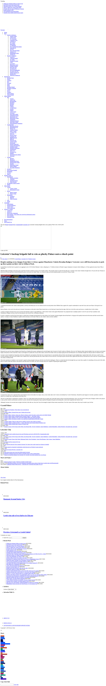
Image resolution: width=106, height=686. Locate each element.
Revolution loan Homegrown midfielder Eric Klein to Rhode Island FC (22, 576)
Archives (5, 589)
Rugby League (13, 192)
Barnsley (12, 158)
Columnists (6, 202)
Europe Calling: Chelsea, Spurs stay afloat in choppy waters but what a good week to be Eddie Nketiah (27, 415)
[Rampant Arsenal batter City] (11, 494)
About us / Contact (8, 209)
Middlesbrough (13, 137)
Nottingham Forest (14, 115)
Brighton (12, 104)
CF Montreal (13, 45)
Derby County (13, 131)
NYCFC (12, 49)
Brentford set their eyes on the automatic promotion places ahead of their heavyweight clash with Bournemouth (33, 463)
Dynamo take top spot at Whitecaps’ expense (13, 8)
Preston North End (14, 144)
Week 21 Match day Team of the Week (12, 7)
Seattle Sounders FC (14, 72)
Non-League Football (12, 170)
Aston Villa (12, 100)
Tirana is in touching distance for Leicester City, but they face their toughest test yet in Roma (25, 454)
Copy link (16, 684)
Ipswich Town (13, 135)
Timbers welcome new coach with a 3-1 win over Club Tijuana (20, 572)
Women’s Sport (7, 175)
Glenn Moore (10, 204)
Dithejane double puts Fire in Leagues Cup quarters (18, 577)
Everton (12, 109)
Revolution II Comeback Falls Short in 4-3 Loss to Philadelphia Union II (22, 559)
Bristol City (12, 128)
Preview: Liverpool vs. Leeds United (16, 532)
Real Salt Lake (13, 67)
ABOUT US (6, 618)
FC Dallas (12, 59)
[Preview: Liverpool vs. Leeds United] (11, 527)
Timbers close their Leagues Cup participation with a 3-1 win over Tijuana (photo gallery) (26, 574)
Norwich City (13, 140)
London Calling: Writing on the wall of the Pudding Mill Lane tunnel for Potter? (22, 417)
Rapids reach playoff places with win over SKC (17, 568)
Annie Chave (10, 206)
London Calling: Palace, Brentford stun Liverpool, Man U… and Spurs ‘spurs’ (22, 416)
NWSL (8, 184)
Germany (9, 80)
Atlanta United (13, 36)
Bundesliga (9, 171)
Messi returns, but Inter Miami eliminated (15, 578)
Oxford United (13, 141)
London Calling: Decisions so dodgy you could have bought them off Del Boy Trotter (23, 418)
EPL (8, 97)
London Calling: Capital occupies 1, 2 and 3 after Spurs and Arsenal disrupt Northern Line (25, 422)
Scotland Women (14, 180)
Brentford (12, 102)
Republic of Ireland (11, 88)
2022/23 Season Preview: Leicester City (13, 449)
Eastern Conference (11, 35)
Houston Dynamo (14, 61)
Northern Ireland (11, 87)
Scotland (9, 83)
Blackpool (12, 159)
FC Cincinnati (13, 39)
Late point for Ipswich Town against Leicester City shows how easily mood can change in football (26, 444)
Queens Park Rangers (15, 145)
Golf (8, 200)
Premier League (32, 258)
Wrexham (12, 156)
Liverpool (12, 113)
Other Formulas (13, 199)
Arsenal (11, 98)
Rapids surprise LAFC (8, 10)
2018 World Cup (8, 222)
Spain (8, 84)
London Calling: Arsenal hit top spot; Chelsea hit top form (17, 412)
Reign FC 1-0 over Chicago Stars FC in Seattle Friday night (20, 573)
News (5, 220)
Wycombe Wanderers (15, 167)
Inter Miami (12, 44)
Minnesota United (14, 65)
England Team (10, 78)
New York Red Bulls (14, 50)
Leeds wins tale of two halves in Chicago (18, 515)
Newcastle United (14, 114)
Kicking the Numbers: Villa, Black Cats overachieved (16, 409)
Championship (10, 124)
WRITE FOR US (7, 623)
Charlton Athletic (14, 130)
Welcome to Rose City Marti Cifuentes (15, 555)
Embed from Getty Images (6, 274)
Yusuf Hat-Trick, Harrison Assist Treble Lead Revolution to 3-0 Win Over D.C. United (26, 553)
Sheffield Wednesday (15, 148)
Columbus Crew (13, 40)
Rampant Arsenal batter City (14, 499)
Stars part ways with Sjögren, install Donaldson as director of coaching (22, 582)
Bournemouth (13, 101)
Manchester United (14, 118)
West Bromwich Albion (15, 154)
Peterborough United (14, 162)
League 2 (9, 169)
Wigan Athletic (13, 166)
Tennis (8, 201)
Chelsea (12, 106)
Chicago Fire (13, 37)
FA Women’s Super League (13, 183)
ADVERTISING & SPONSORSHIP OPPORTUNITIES (16, 625)
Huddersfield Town (14, 161)
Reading (12, 163)
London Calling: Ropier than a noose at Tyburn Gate (16, 424)
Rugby (8, 191)
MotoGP (12, 197)
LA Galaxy (12, 63)
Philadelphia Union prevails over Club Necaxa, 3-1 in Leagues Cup (21, 583)
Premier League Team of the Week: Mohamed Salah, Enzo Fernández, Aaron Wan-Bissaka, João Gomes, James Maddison (32, 439)
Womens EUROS (14, 178)
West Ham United (14, 122)
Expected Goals (10, 217)
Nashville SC (13, 48)
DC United (12, 42)
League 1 (9, 157)
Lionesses (12, 179)
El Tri (8, 91)
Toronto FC (12, 54)
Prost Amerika (10, 215)
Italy (8, 81)
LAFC (11, 62)
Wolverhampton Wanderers (16, 123)
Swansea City (13, 152)
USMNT (9, 92)
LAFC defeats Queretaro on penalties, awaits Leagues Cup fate (20, 579)
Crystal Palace (13, 107)
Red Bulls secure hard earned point (11, 5)
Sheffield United (13, 146)
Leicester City (13, 136)
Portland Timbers (14, 66)
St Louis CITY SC (14, 71)
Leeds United (13, 111)
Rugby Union (13, 193)
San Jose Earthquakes (15, 70)
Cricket (8, 187)
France (8, 79)
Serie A (8, 174)
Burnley (12, 105)
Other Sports (7, 186)
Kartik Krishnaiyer (11, 205)
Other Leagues (7, 96)
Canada (9, 89)
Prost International (8, 219)
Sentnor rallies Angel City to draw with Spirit (16, 557)
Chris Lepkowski (11, 208)
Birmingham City (14, 127)
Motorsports (10, 195)
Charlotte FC (13, 41)
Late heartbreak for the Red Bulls (11, 11)
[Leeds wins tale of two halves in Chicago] (11, 511)
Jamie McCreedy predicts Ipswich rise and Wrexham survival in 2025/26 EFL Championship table (26, 434)
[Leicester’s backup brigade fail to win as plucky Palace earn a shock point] (26, 249)
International (7, 76)
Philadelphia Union (14, 53)
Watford (12, 153)
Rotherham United (14, 165)
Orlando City (13, 52)
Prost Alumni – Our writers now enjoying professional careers (21, 214)
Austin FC (12, 57)
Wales (8, 85)
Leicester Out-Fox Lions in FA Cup (12, 441)
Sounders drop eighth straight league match (13, 12)
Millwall (12, 139)
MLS (5, 33)
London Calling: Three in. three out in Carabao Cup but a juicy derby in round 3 (22, 421)
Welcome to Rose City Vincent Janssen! (12, 6)
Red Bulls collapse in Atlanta (13, 569)
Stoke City (12, 150)
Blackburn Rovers (14, 126)
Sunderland (12, 119)
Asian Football (10, 94)
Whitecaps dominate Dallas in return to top (13, 3)
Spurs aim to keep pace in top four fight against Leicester (17, 452)
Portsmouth (12, 143)
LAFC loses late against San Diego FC (15, 565)
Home (5, 32)
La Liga (9, 173)
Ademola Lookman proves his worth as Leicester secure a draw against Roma (21, 453)
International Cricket (14, 189)
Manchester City (13, 117)
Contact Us (9, 210)
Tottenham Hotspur (14, 120)
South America (10, 93)
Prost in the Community (12, 213)
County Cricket (13, 188)
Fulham (11, 110)
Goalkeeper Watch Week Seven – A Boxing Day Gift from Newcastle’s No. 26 (24, 464)
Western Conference (11, 55)
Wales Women (13, 182)
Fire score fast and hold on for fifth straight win (17, 561)
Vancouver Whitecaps (15, 75)
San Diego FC (13, 68)
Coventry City (13, 132)
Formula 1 (12, 196)
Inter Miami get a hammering (13, 564)
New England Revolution (16, 46)
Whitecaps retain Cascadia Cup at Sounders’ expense (18, 560)
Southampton (13, 149)
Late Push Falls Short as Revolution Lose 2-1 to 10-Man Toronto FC (22, 563)
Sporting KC (13, 74)
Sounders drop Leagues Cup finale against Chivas (17, 581)
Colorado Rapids (14, 58)
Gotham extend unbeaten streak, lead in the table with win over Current (22, 570)
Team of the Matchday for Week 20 (14, 556)
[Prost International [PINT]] (50, 28)
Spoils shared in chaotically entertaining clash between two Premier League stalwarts (23, 447)
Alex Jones (4, 258)
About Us (9, 212)
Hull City (12, 133)
